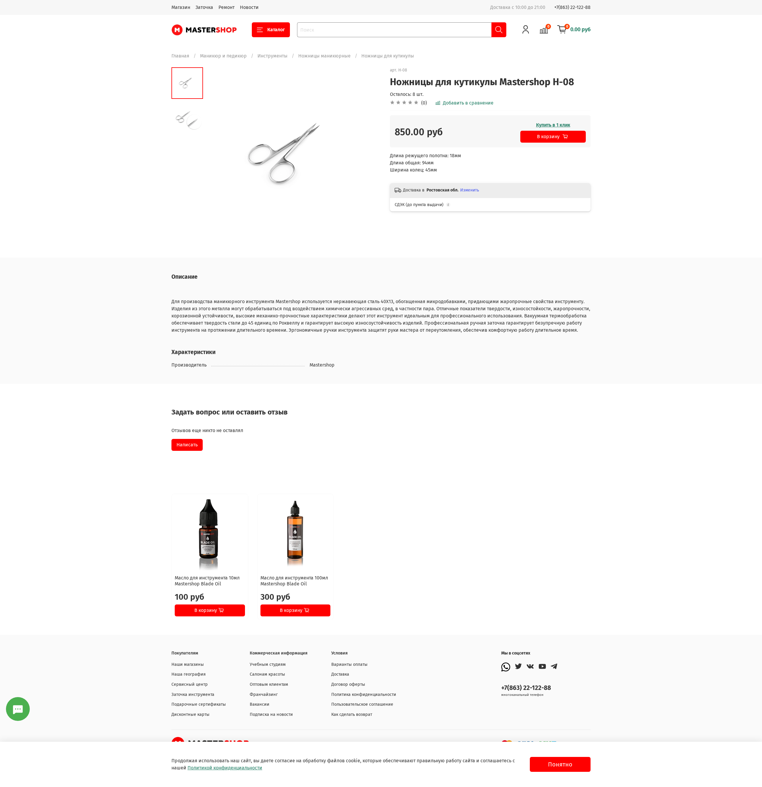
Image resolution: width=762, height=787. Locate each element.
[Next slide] (369, 155)
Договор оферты (348, 684)
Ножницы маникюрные (324, 56)
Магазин (180, 7)
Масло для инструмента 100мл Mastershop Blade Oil (294, 580)
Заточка (204, 7)
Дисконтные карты (190, 714)
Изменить (469, 190)
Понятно (560, 764)
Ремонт (226, 7)
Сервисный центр (189, 684)
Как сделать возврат (351, 714)
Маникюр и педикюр (223, 56)
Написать (187, 445)
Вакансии (259, 704)
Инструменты (272, 56)
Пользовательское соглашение (362, 704)
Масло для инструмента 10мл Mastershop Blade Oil (207, 580)
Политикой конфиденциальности (225, 768)
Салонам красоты (267, 674)
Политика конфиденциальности (363, 694)
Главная (180, 56)
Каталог (276, 29)
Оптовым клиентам (269, 684)
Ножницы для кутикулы (387, 56)
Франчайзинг (264, 694)
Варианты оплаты (349, 664)
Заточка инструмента (192, 694)
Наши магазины (187, 664)
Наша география (188, 674)
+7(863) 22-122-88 (572, 7)
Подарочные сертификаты (198, 704)
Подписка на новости (271, 714)
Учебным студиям (268, 664)
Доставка (340, 674)
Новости (249, 7)
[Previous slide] (218, 155)
